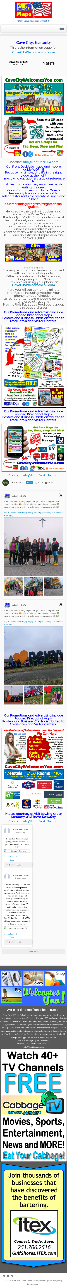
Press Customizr (33, 1284)
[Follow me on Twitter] (5, 1276)
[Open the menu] (62, 28)
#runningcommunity (42, 512)
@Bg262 (22, 496)
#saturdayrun (57, 512)
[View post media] (17, 851)
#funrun (14, 512)
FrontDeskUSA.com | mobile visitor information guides (32, 1281)
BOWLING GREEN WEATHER (33, 63)
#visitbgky (22, 512)
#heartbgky (9, 515)
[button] (25, 268)
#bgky (30, 512)
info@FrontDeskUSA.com (40, 162)
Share (12, 860)
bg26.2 (15, 496)
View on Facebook (10, 857)
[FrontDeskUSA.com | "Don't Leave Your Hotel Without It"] (33, 10)
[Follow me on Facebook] (9, 1276)
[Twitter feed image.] (33, 546)
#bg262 (7, 512)
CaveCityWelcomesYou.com (33, 52)
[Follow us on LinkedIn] (12, 1276)
